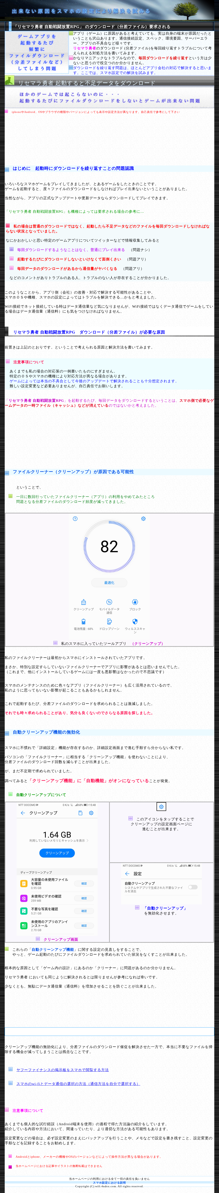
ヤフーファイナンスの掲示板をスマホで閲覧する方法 (62, 1070)
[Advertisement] (109, 136)
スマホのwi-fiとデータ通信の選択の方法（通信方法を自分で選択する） (78, 1084)
